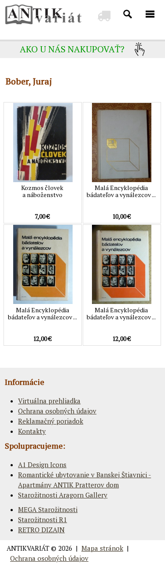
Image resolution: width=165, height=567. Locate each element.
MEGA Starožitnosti (47, 509)
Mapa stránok (102, 548)
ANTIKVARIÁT (28, 548)
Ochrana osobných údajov (57, 410)
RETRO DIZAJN (41, 529)
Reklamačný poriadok (50, 421)
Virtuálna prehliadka (49, 400)
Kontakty (32, 431)
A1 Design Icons (42, 464)
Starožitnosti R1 (42, 519)
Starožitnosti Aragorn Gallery (62, 494)
